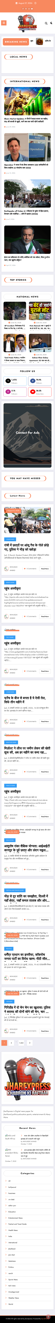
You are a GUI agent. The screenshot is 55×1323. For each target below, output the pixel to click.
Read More (45, 569)
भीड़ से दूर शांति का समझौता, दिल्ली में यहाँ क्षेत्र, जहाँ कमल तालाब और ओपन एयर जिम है (26, 898)
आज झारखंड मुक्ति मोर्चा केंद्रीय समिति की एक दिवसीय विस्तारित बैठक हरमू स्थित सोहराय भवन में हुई (35, 1153)
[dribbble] (26, 8)
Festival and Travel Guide (15, 890)
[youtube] (32, 8)
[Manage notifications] (48, 1317)
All (9, 1181)
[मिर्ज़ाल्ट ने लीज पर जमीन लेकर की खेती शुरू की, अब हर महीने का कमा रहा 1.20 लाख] (11, 734)
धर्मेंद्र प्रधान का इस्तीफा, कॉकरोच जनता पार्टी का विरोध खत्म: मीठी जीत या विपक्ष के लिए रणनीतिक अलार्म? (27, 957)
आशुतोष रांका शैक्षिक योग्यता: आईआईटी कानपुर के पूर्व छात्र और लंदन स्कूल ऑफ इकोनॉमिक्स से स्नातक (27, 848)
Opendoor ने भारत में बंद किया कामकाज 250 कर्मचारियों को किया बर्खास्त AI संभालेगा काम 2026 (26, 166)
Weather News (11, 742)
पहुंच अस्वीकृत (12, 588)
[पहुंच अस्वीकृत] (9, 629)
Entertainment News (15, 1218)
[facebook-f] (23, 8)
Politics (8, 949)
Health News (10, 785)
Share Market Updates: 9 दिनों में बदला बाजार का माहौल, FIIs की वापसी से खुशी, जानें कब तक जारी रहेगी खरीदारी (26, 120)
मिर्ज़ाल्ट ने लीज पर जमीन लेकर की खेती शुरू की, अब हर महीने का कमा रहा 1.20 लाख (27, 750)
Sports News (10, 582)
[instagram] (29, 8)
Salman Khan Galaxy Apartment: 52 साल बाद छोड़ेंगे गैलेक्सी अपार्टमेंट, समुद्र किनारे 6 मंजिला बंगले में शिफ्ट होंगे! (40, 359)
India (10, 1236)
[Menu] (3, 22)
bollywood (12, 1187)
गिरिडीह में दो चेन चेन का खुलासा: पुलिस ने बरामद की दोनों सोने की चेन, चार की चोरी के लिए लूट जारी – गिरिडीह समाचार (27, 1010)
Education (10, 840)
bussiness (11, 1193)
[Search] (46, 23)
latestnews (12, 1261)
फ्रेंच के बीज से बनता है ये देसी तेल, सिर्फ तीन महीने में (25, 700)
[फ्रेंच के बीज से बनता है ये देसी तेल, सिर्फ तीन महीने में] (11, 684)
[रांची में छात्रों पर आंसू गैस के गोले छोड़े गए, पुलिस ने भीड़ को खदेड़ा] (27, 520)
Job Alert (9, 1001)
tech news (9, 637)
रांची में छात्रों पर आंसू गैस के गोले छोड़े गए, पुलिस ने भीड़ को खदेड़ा (26, 547)
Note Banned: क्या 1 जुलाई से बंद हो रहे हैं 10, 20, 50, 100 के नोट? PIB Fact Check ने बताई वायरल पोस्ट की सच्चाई (40, 327)
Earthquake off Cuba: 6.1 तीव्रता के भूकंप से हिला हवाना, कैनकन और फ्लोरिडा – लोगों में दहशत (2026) (26, 212)
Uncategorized (13, 1292)
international (12, 1242)
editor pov (12, 1205)
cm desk (11, 1199)
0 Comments (31, 569)
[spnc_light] (51, 23)
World (10, 1304)
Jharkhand (10, 539)
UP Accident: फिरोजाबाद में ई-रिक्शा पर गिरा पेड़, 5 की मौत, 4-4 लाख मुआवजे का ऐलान (14, 327)
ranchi (10, 1273)
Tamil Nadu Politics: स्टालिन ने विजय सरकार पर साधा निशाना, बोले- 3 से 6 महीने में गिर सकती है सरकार (14, 359)
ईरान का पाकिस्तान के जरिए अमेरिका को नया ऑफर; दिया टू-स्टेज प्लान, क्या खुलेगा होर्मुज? (27, 258)
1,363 (21, 1043)
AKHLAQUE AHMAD (13, 568)
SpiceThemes (45, 1319)
